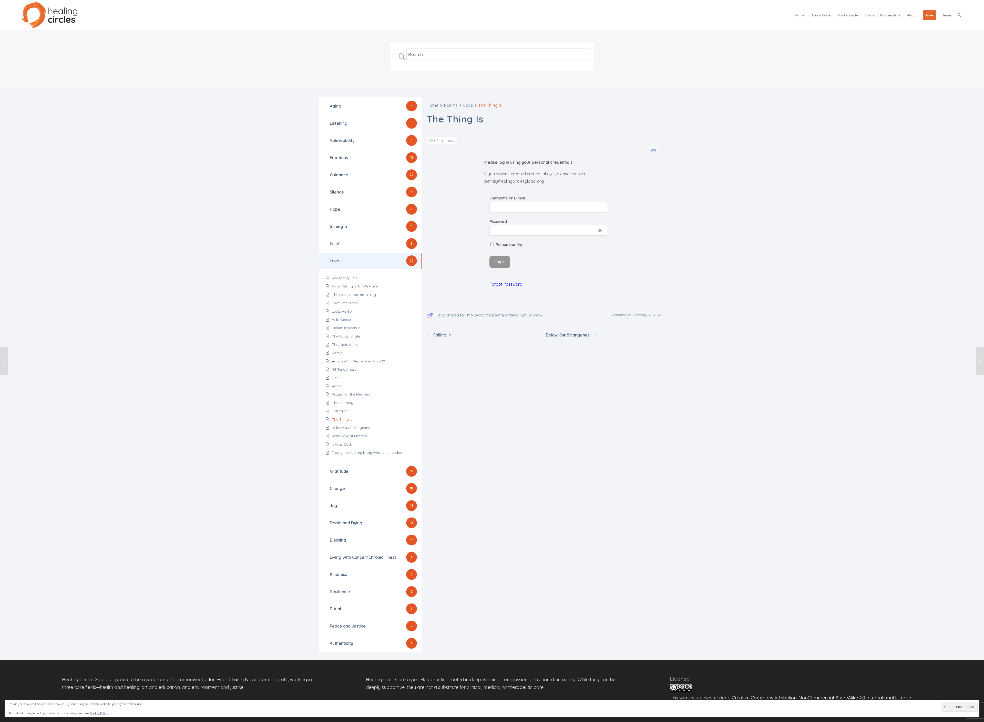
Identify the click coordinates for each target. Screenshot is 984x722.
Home (432, 105)
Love (468, 105)
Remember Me (508, 244)
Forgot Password (505, 284)
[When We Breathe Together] (4, 361)
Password (498, 221)
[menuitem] (800, 15)
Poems (451, 105)
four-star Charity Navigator (237, 679)
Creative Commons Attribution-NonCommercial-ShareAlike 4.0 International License (821, 698)
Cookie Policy (99, 713)
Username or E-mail (507, 198)
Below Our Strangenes (568, 335)
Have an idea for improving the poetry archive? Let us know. (489, 315)
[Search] (959, 15)
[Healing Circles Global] (49, 15)
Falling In (442, 335)
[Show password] (600, 230)
